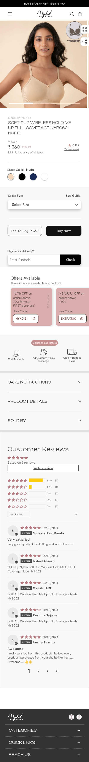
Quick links (22, 742)
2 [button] (38, 671)
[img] (31, 528)
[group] (43, 64)
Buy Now (64, 231)
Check (70, 259)
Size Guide (73, 195)
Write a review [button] (43, 468)
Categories (23, 730)
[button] (10, 14)
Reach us (20, 754)
